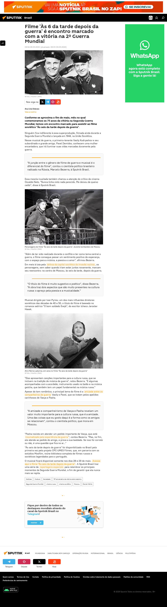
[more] (2, 43)
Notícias (29, 479)
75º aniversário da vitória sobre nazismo (67, 479)
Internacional (98, 553)
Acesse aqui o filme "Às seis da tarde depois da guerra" (63, 462)
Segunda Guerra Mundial (34, 484)
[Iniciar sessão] (156, 17)
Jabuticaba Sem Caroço (58, 553)
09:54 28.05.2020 (32, 47)
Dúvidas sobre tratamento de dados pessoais (101, 577)
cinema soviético (65, 484)
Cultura (37, 479)
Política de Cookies (72, 577)
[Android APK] (11, 590)
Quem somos (8, 577)
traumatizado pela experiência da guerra (46, 437)
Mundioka (40, 553)
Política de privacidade (51, 577)
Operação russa (80, 553)
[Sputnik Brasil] (12, 20)
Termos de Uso (23, 577)
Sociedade (46, 479)
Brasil (110, 553)
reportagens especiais (51, 466)
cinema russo (51, 484)
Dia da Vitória (87, 484)
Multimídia (130, 553)
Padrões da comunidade (133, 577)
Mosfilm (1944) (36, 96)
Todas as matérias (30, 112)
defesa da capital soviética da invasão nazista (70, 264)
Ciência (119, 553)
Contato (35, 577)
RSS (148, 577)
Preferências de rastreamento (15, 580)
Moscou (77, 484)
